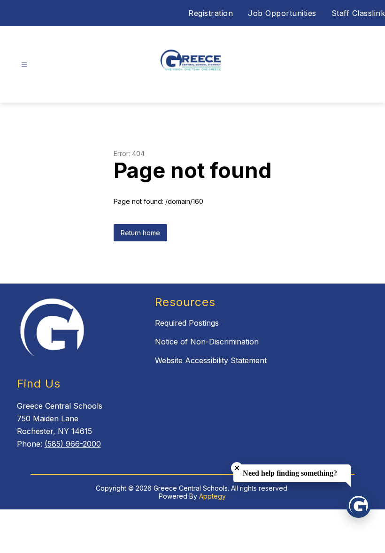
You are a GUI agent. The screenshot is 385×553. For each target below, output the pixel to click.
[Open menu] (24, 65)
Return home (140, 233)
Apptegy (212, 496)
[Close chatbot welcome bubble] (237, 468)
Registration (210, 13)
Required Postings (187, 323)
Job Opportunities (282, 13)
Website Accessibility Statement (211, 360)
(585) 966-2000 (73, 443)
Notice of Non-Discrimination (207, 341)
